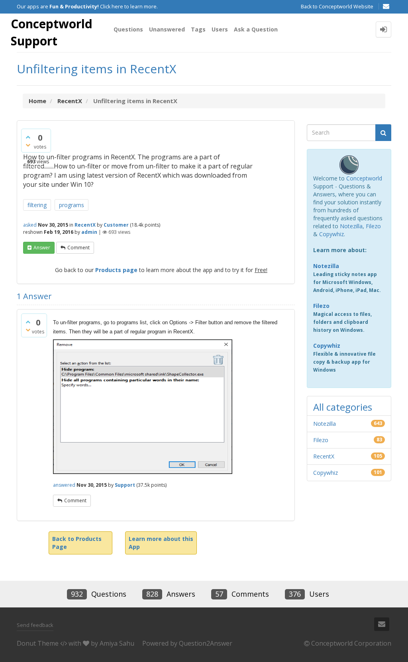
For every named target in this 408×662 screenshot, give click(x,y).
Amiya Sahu (117, 643)
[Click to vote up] (28, 137)
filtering (37, 205)
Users (220, 29)
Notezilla (351, 226)
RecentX (85, 224)
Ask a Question (256, 29)
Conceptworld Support (51, 32)
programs (71, 205)
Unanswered (167, 29)
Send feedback (35, 625)
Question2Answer (205, 643)
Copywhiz (331, 234)
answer (41, 247)
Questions (128, 29)
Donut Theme (38, 643)
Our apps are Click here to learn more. (87, 6)
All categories (342, 406)
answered (64, 485)
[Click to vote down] (28, 145)
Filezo (373, 226)
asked (30, 224)
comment (78, 247)
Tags (198, 29)
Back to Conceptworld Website (337, 6)
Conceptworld (364, 178)
